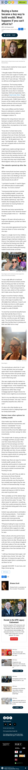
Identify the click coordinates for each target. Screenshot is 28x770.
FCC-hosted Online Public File (10, 731)
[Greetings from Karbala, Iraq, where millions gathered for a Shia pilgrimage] (7, 689)
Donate (23, 2)
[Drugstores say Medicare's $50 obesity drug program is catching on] (7, 662)
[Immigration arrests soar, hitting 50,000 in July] (7, 679)
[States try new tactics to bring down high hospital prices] (7, 701)
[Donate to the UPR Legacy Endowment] (14, 608)
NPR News (5, 572)
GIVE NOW (14, 639)
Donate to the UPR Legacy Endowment (14, 621)
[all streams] (26, 768)
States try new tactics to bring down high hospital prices (19, 702)
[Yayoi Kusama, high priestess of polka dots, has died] (7, 652)
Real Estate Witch (15, 95)
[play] (2, 768)
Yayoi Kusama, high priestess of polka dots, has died (19, 653)
